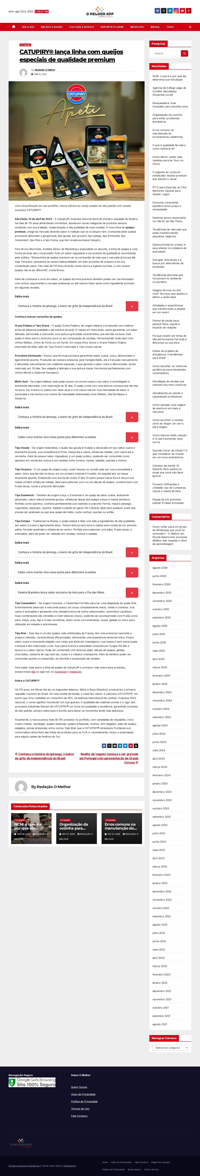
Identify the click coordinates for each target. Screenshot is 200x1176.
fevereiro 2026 (161, 584)
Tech (170, 27)
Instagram (75, 671)
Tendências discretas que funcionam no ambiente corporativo (167, 278)
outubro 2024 (160, 708)
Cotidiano (25, 45)
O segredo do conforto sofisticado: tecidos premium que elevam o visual (169, 176)
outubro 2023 (160, 808)
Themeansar (69, 1166)
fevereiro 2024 (161, 775)
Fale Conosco (79, 1115)
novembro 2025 (162, 600)
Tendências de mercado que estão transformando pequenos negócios (169, 233)
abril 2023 (158, 858)
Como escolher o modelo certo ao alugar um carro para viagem (167, 423)
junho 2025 (159, 642)
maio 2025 (158, 650)
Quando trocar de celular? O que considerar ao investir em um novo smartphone (169, 454)
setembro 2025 (161, 617)
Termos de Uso (80, 1108)
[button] (190, 27)
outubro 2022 (160, 908)
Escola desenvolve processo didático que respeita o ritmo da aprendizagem (169, 540)
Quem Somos (79, 1087)
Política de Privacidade (84, 1101)
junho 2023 (159, 841)
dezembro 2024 (162, 692)
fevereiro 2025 (161, 675)
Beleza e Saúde (51, 27)
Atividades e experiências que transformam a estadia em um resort (168, 309)
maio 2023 (158, 849)
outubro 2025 (160, 609)
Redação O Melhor (45, 69)
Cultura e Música (81, 27)
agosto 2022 (159, 924)
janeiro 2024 (160, 783)
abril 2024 (158, 758)
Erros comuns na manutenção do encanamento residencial (167, 133)
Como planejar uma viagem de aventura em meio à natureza (169, 408)
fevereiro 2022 (161, 974)
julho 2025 (158, 634)
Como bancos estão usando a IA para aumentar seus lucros (169, 439)
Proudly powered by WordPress (24, 1166)
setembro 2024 (161, 717)
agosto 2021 (159, 1024)
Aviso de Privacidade (83, 1094)
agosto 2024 (160, 725)
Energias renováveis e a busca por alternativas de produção (167, 263)
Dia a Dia (28, 27)
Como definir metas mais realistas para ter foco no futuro (167, 160)
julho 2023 (158, 833)
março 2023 (159, 866)
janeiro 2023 (159, 883)
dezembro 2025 (162, 592)
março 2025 (159, 667)
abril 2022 (158, 957)
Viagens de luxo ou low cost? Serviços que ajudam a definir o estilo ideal (169, 294)
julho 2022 (158, 933)
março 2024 (159, 766)
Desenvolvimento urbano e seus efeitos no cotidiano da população (169, 248)
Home (105, 1162)
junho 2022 (159, 941)
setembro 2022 (161, 916)
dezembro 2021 (161, 991)
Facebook (61, 671)
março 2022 (159, 966)
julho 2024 (158, 733)
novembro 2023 (162, 800)
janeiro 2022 (159, 982)
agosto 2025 (159, 625)
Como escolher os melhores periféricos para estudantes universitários (169, 370)
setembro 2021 (161, 1016)
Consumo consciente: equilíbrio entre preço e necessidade (166, 206)
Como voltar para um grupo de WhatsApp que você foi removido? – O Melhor (169, 530)
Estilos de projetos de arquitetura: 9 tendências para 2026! (167, 354)
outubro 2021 (160, 1007)
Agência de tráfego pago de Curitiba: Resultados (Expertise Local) (169, 91)
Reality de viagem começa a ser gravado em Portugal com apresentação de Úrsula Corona (108, 758)
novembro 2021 (162, 999)
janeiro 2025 (159, 683)
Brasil (155, 27)
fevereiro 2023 (161, 874)
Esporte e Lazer (112, 27)
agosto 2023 (159, 825)
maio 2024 (158, 750)
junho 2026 (159, 576)
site (33, 671)
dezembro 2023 (162, 791)
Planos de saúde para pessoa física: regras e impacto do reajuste (166, 324)
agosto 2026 (160, 567)
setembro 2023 (161, 816)
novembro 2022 (162, 899)
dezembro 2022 (162, 891)
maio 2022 (158, 949)
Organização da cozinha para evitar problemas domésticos (167, 118)
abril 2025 (158, 659)
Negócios (137, 27)
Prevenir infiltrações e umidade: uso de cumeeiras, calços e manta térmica (169, 488)
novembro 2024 (162, 700)
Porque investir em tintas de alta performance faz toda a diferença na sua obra (169, 339)
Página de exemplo (160, 1162)
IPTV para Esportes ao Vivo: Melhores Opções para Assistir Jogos (169, 191)
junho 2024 (159, 742)
